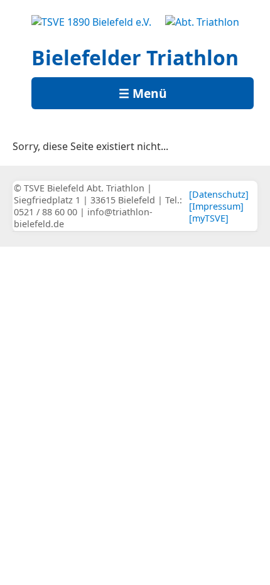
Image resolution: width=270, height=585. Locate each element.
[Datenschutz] (219, 194)
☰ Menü (143, 93)
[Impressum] (216, 206)
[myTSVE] (209, 218)
